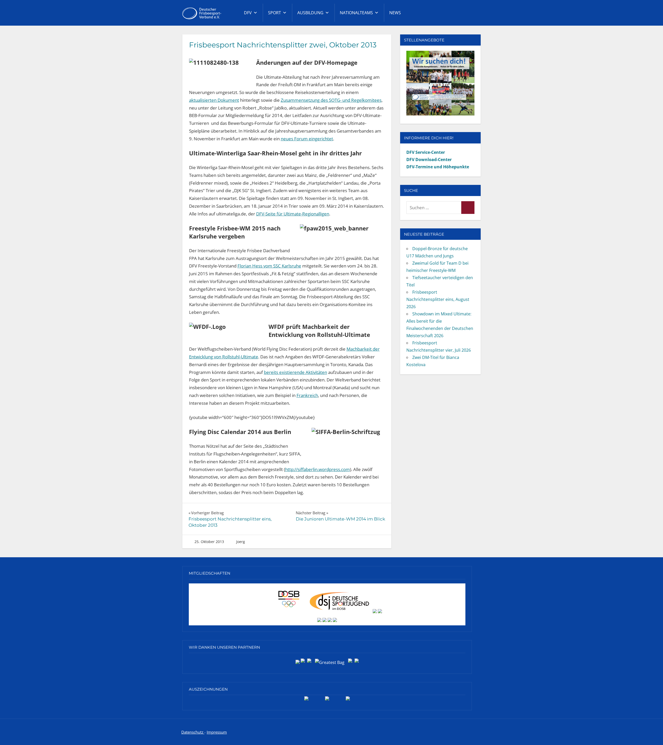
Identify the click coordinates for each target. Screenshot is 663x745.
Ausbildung (310, 13)
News (395, 13)
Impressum (217, 732)
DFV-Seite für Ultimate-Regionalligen (292, 214)
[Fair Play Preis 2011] (348, 700)
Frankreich (307, 395)
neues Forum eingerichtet (307, 139)
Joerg (240, 541)
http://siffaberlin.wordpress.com (317, 469)
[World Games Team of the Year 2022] (327, 700)
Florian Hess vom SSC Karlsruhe (269, 266)
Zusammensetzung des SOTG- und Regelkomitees (331, 100)
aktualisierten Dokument (214, 100)
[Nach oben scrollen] (651, 733)
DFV (248, 13)
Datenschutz (192, 732)
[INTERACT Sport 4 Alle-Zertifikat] (306, 700)
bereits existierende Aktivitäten (295, 372)
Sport (274, 13)
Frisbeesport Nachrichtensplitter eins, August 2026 (437, 299)
